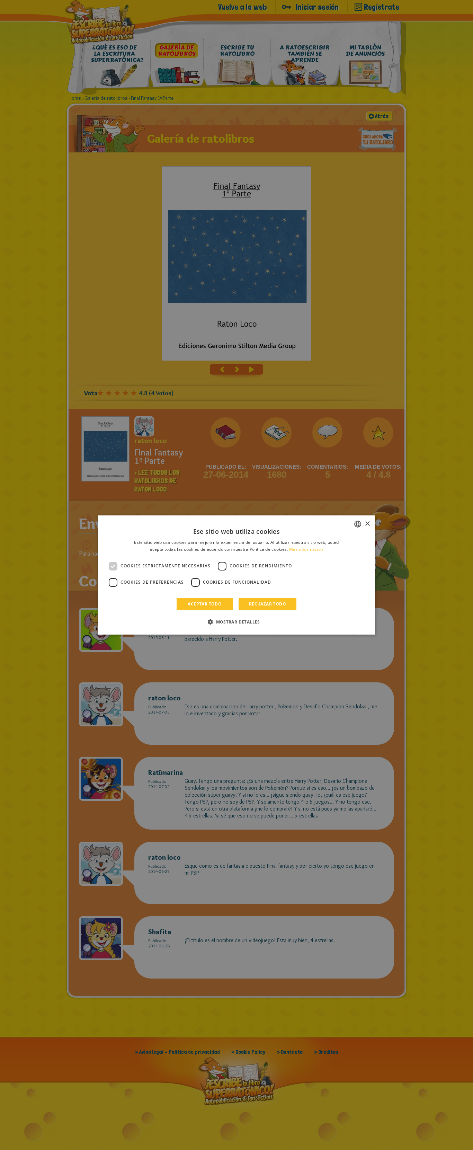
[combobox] (357, 524)
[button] (236, 622)
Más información (306, 549)
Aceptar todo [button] (205, 604)
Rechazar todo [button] (267, 604)
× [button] (367, 524)
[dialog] (236, 575)
